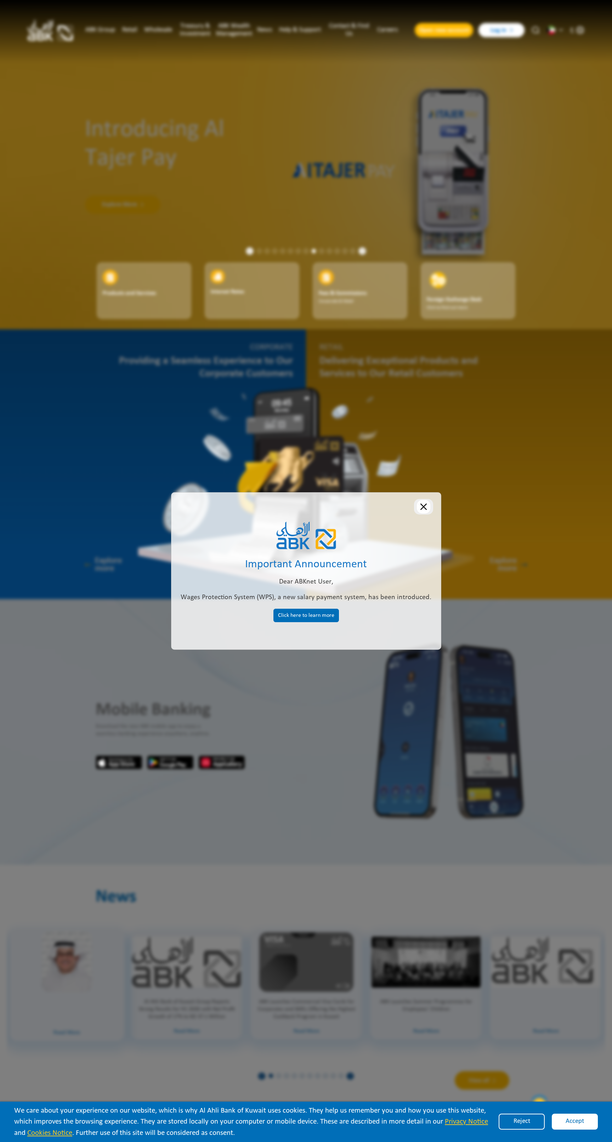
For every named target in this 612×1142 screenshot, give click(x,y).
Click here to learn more (306, 615)
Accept (575, 1121)
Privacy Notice (466, 1121)
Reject (522, 1121)
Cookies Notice (49, 1133)
